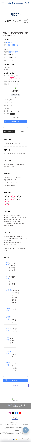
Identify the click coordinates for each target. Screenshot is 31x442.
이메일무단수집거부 (15, 406)
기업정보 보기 (15, 117)
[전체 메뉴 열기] (3, 3)
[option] (15, 399)
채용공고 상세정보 (9, 131)
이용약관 (22, 405)
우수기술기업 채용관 (7, 21)
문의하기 (21, 131)
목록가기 (15, 385)
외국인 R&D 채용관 (26, 21)
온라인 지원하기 (15, 121)
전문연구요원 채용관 (17, 21)
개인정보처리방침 (11, 405)
